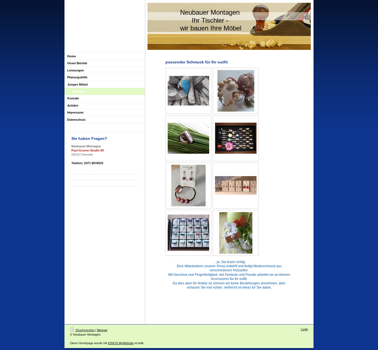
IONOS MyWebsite (121, 343)
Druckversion (85, 330)
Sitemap (102, 330)
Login (304, 329)
